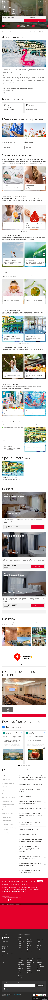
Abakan (19, 943)
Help (3, 962)
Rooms (35, 32)
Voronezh (20, 956)
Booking (4, 776)
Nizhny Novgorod (31, 958)
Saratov (29, 970)
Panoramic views (36, 623)
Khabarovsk (39, 962)
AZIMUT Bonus (6, 817)
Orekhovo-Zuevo (30, 962)
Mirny (28, 949)
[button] (21, 231)
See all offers (27, 458)
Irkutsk (19, 966)
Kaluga (19, 972)
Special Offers (29, 32)
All (2, 623)
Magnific (8, 995)
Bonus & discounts (7, 813)
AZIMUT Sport (5, 624)
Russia (19, 937)
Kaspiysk (29, 939)
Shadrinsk (39, 964)
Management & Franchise (7, 953)
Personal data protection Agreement (12, 988)
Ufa (37, 960)
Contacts (44, 32)
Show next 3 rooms (24, 611)
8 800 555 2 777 (5, 946)
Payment (4, 810)
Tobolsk (38, 949)
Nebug (28, 956)
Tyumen (38, 956)
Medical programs (11, 32)
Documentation (6, 820)
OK (44, 998)
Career (3, 955)
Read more (5, 746)
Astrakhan (20, 949)
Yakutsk (38, 968)
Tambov (38, 947)
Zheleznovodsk (21, 964)
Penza (28, 964)
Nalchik (28, 953)
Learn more (24, 715)
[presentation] (4, 108)
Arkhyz (19, 947)
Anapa (19, 945)
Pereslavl (29, 966)
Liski (28, 947)
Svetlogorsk (29, 972)
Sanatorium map (9, 90)
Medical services (7, 801)
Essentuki (20, 962)
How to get (8, 92)
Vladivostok (20, 953)
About (3, 32)
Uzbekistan (20, 975)
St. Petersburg (21, 941)
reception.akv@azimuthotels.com (12, 887)
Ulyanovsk (39, 958)
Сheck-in (4, 786)
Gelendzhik (20, 958)
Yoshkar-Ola (20, 968)
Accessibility (5, 833)
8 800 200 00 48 (5, 943)
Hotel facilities (20, 32)
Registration (40, 985)
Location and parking (8, 783)
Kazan (19, 970)
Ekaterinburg (20, 960)
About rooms (6, 779)
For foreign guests (7, 824)
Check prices (37, 527)
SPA (12, 624)
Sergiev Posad (40, 939)
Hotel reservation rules (9, 989)
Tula (37, 953)
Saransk (29, 968)
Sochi (38, 943)
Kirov (28, 943)
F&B (3, 790)
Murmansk (29, 951)
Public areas (27, 623)
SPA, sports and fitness (9, 797)
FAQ (40, 32)
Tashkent (20, 977)
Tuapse (38, 951)
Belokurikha (20, 951)
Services (4, 794)
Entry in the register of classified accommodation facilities (11, 897)
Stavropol (39, 945)
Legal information (17, 994)
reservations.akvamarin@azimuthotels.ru (14, 889)
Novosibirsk (29, 960)
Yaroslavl (38, 970)
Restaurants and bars (10, 623)
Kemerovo (29, 941)
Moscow (19, 939)
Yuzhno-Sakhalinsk (40, 966)
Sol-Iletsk (39, 941)
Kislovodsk (29, 945)
